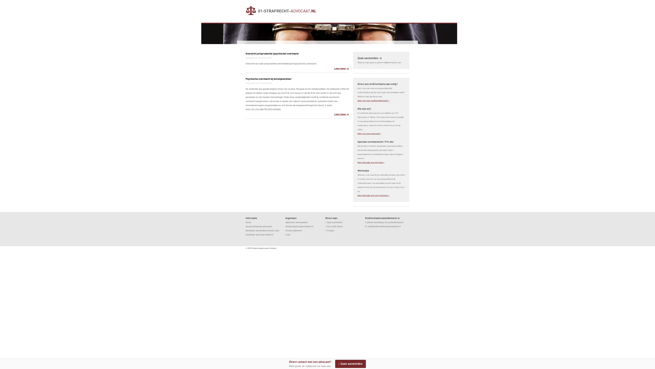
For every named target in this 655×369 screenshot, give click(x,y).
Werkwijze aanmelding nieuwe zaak (262, 230)
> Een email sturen (334, 226)
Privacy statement (293, 230)
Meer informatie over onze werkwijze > (373, 195)
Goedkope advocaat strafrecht (259, 235)
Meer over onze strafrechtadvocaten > (373, 101)
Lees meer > (341, 68)
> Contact (329, 230)
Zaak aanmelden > (370, 58)
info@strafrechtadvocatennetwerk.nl (384, 226)
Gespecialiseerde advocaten (259, 226)
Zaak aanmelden (351, 363)
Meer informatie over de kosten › (371, 162)
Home (248, 222)
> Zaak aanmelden (334, 222)
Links (287, 235)
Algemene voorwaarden (296, 222)
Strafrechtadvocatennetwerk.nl (299, 226)
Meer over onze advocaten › (369, 134)
